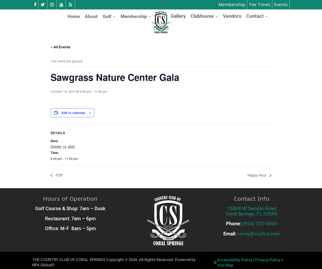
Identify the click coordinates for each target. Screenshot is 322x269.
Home (73, 17)
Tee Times (259, 4)
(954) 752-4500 (259, 223)
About (91, 17)
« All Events (60, 46)
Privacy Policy (268, 260)
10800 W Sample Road (251, 208)
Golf (107, 17)
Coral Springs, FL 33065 (252, 214)
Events (281, 4)
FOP (59, 175)
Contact (255, 17)
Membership (231, 4)
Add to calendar (73, 112)
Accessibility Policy (234, 260)
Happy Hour (257, 175)
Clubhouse (202, 17)
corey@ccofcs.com (258, 234)
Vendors (232, 17)
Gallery (178, 17)
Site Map (225, 265)
